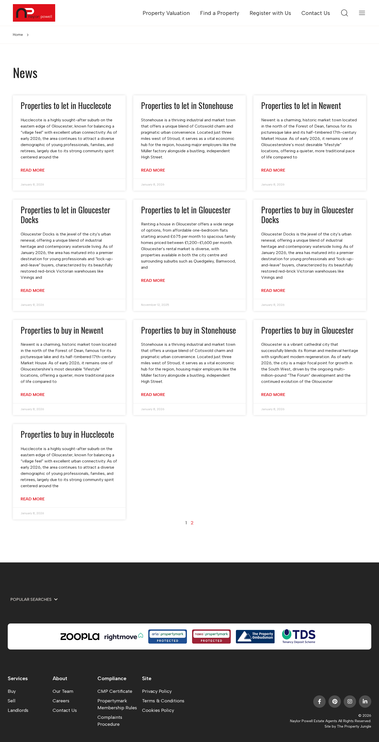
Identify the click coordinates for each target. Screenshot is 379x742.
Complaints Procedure (109, 720)
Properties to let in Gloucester (186, 210)
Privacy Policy (157, 691)
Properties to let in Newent (301, 105)
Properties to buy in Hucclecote (67, 434)
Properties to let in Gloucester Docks (65, 214)
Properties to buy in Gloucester (307, 330)
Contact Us (315, 13)
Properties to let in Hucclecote (66, 105)
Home (18, 34)
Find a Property (219, 13)
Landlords (18, 710)
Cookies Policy (158, 710)
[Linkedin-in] (365, 701)
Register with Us (270, 13)
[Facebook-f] (319, 701)
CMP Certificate (114, 691)
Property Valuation (166, 13)
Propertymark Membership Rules (117, 704)
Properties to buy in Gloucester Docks (307, 214)
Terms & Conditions (163, 701)
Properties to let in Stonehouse (187, 105)
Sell (11, 701)
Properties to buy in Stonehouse (188, 330)
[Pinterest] (334, 701)
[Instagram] (350, 701)
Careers (61, 701)
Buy (12, 691)
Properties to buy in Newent (62, 330)
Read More (33, 170)
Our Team (63, 691)
